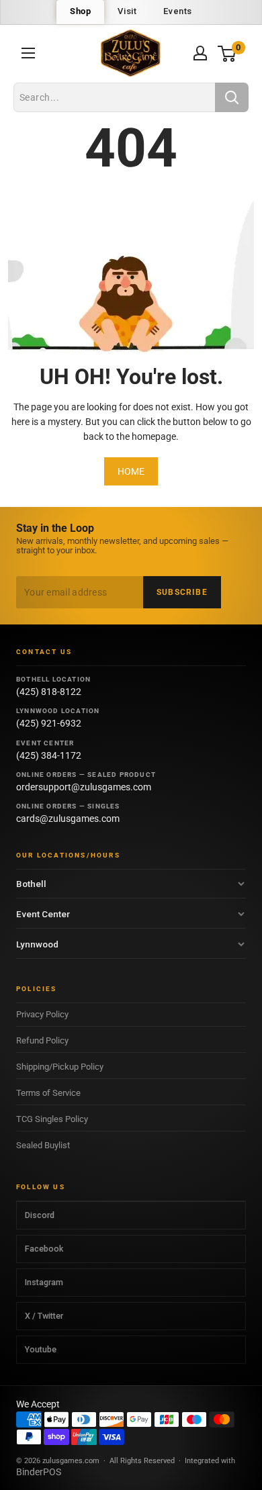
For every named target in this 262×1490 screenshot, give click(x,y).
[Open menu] (28, 53)
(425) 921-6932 (48, 723)
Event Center (43, 914)
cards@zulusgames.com (68, 818)
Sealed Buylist (43, 1145)
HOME (131, 471)
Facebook (44, 1249)
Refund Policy (42, 1040)
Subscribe (182, 592)
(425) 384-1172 (48, 755)
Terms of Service (48, 1093)
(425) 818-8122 (48, 691)
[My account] (200, 53)
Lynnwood (37, 944)
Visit (127, 11)
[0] (227, 53)
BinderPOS (38, 1471)
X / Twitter (44, 1316)
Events (177, 11)
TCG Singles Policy (52, 1119)
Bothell (31, 883)
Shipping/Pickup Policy (59, 1067)
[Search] (232, 97)
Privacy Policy (42, 1014)
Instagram (44, 1282)
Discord (39, 1215)
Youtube (40, 1349)
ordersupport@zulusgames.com (83, 787)
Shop (80, 11)
